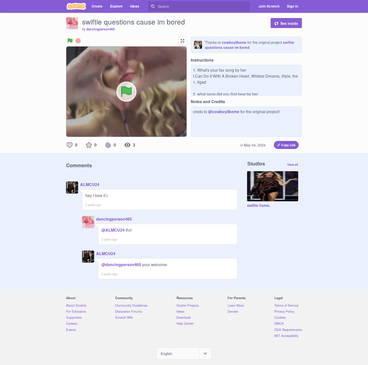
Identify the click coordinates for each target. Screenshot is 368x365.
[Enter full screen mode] (182, 41)
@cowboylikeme (223, 111)
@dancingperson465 (121, 264)
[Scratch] (76, 6)
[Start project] (70, 41)
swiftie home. (258, 205)
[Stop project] (78, 41)
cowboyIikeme (234, 42)
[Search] (153, 6)
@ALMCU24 (113, 230)
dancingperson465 (100, 29)
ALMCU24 (89, 184)
